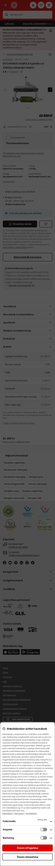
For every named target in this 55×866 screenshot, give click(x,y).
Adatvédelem (7, 813)
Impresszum (19, 813)
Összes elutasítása (27, 857)
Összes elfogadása (27, 847)
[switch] (43, 829)
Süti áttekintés (31, 813)
